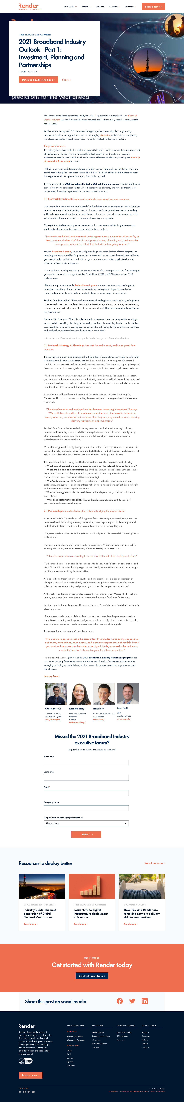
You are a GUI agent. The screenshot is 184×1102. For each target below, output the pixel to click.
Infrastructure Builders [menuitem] (75, 1036)
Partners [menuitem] (145, 1040)
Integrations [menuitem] (96, 1040)
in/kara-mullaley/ (77, 722)
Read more (30, 924)
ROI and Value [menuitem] (122, 1036)
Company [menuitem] (129, 7)
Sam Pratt (22, 72)
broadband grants (61, 251)
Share (65, 79)
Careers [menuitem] (145, 1044)
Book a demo (152, 6)
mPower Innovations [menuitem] (99, 1044)
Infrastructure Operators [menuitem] (75, 1040)
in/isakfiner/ (99, 719)
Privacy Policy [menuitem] (114, 1091)
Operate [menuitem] (70, 1062)
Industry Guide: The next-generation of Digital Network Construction (40, 913)
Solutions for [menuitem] (69, 6)
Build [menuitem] (69, 1054)
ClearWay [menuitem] (96, 1047)
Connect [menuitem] (70, 1058)
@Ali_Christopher (53, 719)
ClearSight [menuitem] (71, 1065)
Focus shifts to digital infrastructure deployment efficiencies (91, 913)
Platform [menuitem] (85, 6)
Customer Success (135, 904)
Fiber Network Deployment (35, 34)
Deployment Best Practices (40, 904)
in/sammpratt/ (124, 718)
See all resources (153, 863)
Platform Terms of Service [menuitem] (141, 1091)
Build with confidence (91, 975)
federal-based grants (86, 285)
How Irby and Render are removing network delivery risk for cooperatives (142, 913)
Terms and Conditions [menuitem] (126, 1091)
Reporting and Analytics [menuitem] (101, 1036)
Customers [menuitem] (100, 6)
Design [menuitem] (69, 1050)
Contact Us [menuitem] (146, 1047)
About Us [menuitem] (145, 1032)
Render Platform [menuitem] (98, 1032)
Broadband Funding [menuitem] (124, 1032)
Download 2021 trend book (37, 79)
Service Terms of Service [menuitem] (158, 1091)
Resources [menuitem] (113, 6)
